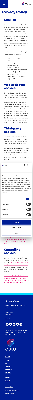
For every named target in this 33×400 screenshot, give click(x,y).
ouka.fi (7, 319)
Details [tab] (16, 170)
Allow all (16, 222)
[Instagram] (20, 324)
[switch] (28, 204)
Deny (16, 233)
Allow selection (16, 227)
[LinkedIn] (14, 324)
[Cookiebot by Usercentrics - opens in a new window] (23, 165)
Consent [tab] (5, 170)
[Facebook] (7, 324)
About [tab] (27, 170)
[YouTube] (17, 324)
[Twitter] (10, 324)
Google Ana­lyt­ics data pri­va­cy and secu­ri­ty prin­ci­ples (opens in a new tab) (15, 241)
